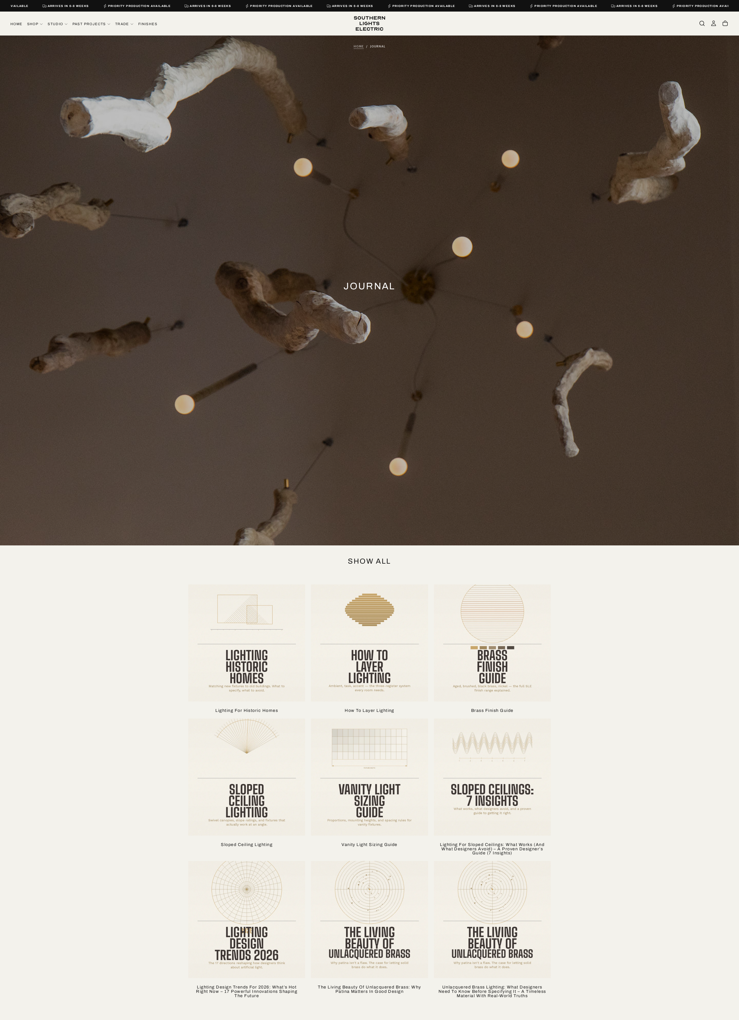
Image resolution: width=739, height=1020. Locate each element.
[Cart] (725, 23)
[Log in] (713, 23)
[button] (702, 23)
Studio (55, 24)
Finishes (147, 24)
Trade (122, 24)
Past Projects (89, 24)
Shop (33, 24)
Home (16, 24)
